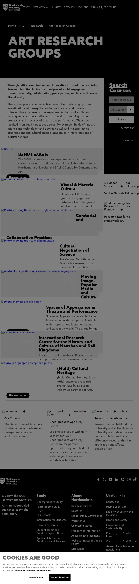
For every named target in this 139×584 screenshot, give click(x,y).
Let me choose (35, 578)
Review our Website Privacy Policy (33, 571)
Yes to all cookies (60, 578)
